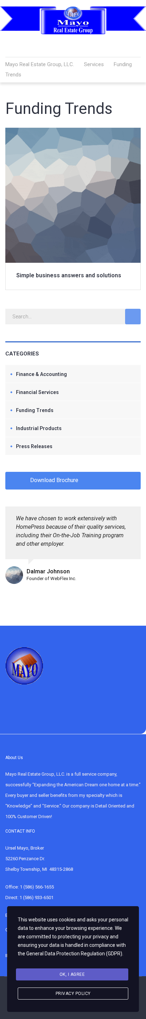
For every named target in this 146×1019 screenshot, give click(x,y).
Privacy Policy (73, 993)
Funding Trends (35, 410)
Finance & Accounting (41, 374)
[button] (92, 45)
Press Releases (34, 446)
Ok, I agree (72, 974)
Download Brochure (54, 480)
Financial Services (37, 392)
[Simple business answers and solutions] (73, 131)
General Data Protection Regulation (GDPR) (74, 953)
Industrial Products (39, 428)
